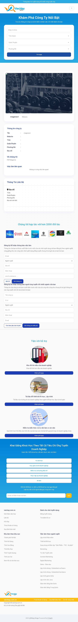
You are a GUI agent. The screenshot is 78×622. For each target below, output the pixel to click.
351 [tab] (22, 223)
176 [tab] (50, 203)
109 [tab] (56, 195)
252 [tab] (71, 210)
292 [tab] (53, 215)
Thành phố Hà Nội (10, 537)
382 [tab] (47, 225)
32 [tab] (31, 187)
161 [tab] (74, 200)
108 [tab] (53, 195)
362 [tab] (56, 223)
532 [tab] (25, 243)
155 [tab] (56, 200)
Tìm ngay (39, 54)
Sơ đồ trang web (68, 599)
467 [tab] (25, 235)
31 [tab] (28, 187)
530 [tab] (19, 243)
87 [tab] (59, 192)
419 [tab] (19, 230)
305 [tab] (22, 218)
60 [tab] (47, 190)
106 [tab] (47, 195)
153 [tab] (50, 200)
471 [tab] (38, 235)
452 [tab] (50, 233)
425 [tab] (38, 230)
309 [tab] (35, 218)
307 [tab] (28, 218)
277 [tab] (7, 215)
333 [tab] (38, 220)
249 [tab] (62, 210)
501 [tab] (59, 238)
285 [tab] (31, 215)
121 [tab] (22, 197)
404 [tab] (44, 228)
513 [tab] (25, 240)
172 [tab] (38, 203)
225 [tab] (59, 208)
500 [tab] (56, 238)
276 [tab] (74, 213)
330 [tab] (28, 220)
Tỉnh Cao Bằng (9, 545)
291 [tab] (50, 215)
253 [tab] (74, 210)
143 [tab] (19, 200)
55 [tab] (31, 190)
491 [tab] (28, 238)
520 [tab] (47, 240)
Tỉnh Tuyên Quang (10, 553)
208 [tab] (7, 208)
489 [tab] (22, 238)
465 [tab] (19, 235)
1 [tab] (7, 185)
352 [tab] (25, 223)
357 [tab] (41, 223)
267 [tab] (47, 213)
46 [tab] (74, 187)
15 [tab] (50, 185)
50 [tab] (16, 190)
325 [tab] (13, 220)
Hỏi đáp (6, 521)
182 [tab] (68, 203)
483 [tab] (74, 235)
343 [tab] (68, 220)
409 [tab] (59, 228)
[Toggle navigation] (71, 8)
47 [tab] (7, 190)
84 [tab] (50, 192)
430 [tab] (53, 230)
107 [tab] (50, 195)
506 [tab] (74, 238)
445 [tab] (28, 233)
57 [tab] (38, 190)
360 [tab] (50, 223)
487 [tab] (16, 238)
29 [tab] (22, 187)
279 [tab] (13, 215)
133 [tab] (59, 197)
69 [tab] (74, 190)
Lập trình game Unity (47, 576)
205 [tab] (68, 205)
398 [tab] (25, 228)
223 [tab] (53, 208)
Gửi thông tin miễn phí (31, 325)
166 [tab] (19, 203)
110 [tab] (59, 195)
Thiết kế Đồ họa (45, 541)
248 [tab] (59, 210)
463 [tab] (13, 235)
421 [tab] (25, 230)
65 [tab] (62, 190)
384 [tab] (53, 225)
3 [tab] (13, 185)
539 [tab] (47, 243)
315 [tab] (53, 218)
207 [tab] (74, 205)
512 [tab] (22, 240)
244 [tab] (47, 210)
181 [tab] (65, 203)
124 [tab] (31, 197)
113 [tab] (68, 195)
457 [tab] (65, 233)
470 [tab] (35, 235)
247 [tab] (56, 210)
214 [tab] (25, 208)
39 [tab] (53, 187)
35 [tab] (41, 187)
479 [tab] (62, 235)
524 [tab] (59, 240)
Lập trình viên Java (46, 580)
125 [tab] (35, 197)
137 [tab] (71, 197)
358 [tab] (44, 223)
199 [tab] (50, 205)
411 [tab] (65, 228)
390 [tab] (71, 225)
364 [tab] (62, 223)
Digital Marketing (45, 560)
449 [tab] (41, 233)
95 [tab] (13, 195)
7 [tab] (25, 185)
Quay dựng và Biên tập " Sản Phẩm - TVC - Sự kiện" (56, 545)
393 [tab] (10, 228)
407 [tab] (53, 228)
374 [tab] (22, 225)
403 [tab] (41, 228)
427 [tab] (44, 230)
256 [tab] (13, 213)
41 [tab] (59, 187)
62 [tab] (53, 190)
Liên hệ (6, 518)
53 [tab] (25, 190)
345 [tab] (74, 220)
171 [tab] (35, 203)
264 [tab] (38, 213)
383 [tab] (50, 225)
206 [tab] (71, 205)
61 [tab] (50, 190)
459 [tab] (71, 233)
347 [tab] (10, 223)
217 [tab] (35, 208)
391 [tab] (74, 225)
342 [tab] (65, 220)
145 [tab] (25, 200)
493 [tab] (35, 238)
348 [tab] (13, 223)
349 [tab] (16, 223)
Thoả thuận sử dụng (10, 525)
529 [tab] (74, 240)
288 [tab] (41, 215)
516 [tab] (35, 240)
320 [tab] (68, 218)
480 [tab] (65, 235)
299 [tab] (74, 215)
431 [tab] (56, 230)
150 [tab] (41, 200)
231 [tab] (7, 210)
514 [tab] (28, 240)
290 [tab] (47, 215)
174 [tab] (44, 203)
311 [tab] (41, 218)
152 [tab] (47, 200)
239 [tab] (31, 210)
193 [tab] (31, 205)
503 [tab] (65, 238)
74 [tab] (19, 192)
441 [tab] (16, 233)
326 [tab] (16, 220)
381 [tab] (44, 225)
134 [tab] (62, 197)
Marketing (43, 549)
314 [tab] (50, 218)
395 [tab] (16, 228)
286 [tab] (35, 215)
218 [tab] (38, 208)
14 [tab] (47, 185)
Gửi (69, 495)
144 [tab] (22, 200)
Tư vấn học (39, 460)
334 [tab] (41, 220)
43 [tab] (65, 187)
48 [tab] (10, 190)
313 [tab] (47, 218)
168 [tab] (25, 203)
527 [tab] (68, 240)
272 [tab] (62, 213)
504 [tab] (68, 238)
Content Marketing (46, 557)
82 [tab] (44, 192)
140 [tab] (10, 200)
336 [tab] (47, 220)
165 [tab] (16, 203)
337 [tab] (50, 220)
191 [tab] (25, 205)
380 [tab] (41, 225)
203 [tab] (62, 205)
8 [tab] (28, 185)
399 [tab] (28, 228)
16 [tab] (53, 185)
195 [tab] (38, 205)
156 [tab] (59, 200)
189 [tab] (19, 205)
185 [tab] (7, 205)
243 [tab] (44, 210)
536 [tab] (38, 243)
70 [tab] (7, 192)
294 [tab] (59, 215)
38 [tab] (50, 187)
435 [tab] (68, 230)
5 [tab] (19, 185)
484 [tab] (7, 238)
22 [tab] (71, 185)
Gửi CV (8, 281)
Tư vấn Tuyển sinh (46, 553)
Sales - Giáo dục (45, 564)
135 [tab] (65, 197)
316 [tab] (56, 218)
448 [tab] (38, 233)
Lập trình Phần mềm (46, 537)
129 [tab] (47, 197)
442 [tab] (19, 233)
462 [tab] (10, 235)
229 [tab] (71, 208)
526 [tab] (65, 240)
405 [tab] (47, 228)
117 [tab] (10, 197)
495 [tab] (41, 238)
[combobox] (39, 36)
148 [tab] (35, 200)
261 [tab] (28, 213)
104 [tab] (41, 195)
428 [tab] (47, 230)
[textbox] (39, 36)
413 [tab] (71, 228)
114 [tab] (71, 195)
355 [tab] (35, 223)
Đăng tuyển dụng (45, 514)
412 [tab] (68, 228)
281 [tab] (19, 215)
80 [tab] (38, 192)
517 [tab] (38, 240)
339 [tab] (56, 220)
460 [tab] (74, 233)
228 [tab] (68, 208)
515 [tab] (31, 240)
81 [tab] (41, 192)
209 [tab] (10, 208)
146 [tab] (28, 200)
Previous (2, 235)
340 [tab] (59, 220)
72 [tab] (13, 192)
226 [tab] (62, 208)
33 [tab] (35, 187)
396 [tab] (19, 228)
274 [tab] (68, 213)
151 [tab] (44, 200)
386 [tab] (59, 225)
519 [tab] (44, 240)
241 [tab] (38, 210)
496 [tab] (44, 238)
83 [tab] (47, 192)
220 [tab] (44, 208)
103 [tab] (38, 195)
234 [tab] (16, 210)
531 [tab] (22, 243)
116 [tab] (7, 197)
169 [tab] (28, 203)
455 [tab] (59, 233)
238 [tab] (28, 210)
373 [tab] (19, 225)
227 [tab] (65, 208)
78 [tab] (31, 192)
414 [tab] (74, 228)
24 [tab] (7, 187)
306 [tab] (25, 218)
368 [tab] (74, 223)
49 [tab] (13, 190)
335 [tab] (44, 220)
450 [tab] (44, 233)
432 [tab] (59, 230)
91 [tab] (71, 192)
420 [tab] (22, 230)
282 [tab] (22, 215)
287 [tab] (38, 215)
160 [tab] (71, 200)
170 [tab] (31, 203)
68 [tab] (71, 190)
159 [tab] (68, 200)
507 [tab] (7, 240)
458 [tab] (68, 233)
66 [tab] (65, 190)
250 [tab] (65, 210)
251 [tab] (68, 210)
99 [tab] (25, 195)
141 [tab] (13, 200)
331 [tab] (31, 220)
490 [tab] (25, 238)
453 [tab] (53, 233)
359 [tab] (47, 223)
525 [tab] (62, 240)
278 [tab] (10, 215)
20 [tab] (65, 185)
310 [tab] (38, 218)
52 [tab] (22, 190)
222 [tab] (50, 208)
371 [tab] (13, 225)
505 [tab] (71, 238)
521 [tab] (50, 240)
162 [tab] (7, 203)
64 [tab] (59, 190)
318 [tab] (62, 218)
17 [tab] (56, 185)
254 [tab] (7, 213)
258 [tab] (19, 213)
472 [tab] (41, 235)
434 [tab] (65, 230)
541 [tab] (53, 243)
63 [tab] (56, 190)
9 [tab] (31, 185)
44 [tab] (68, 187)
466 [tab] (22, 235)
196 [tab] (41, 205)
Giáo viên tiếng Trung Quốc (49, 587)
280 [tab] (16, 215)
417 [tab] (13, 230)
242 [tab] (41, 210)
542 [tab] (56, 243)
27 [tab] (16, 187)
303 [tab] (16, 218)
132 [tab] (56, 197)
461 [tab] (7, 235)
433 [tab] (62, 230)
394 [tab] (13, 228)
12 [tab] (41, 185)
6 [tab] (22, 185)
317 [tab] (59, 218)
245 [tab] (50, 210)
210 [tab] (13, 208)
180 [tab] (62, 203)
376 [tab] (28, 225)
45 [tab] (71, 187)
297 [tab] (68, 215)
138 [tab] (74, 197)
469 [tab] (31, 235)
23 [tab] (74, 185)
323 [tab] (7, 220)
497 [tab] (47, 238)
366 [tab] (68, 223)
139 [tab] (7, 200)
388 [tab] (65, 225)
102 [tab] (35, 195)
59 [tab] (44, 190)
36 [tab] (44, 187)
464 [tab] (16, 235)
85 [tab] (53, 192)
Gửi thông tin (18, 281)
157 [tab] (62, 200)
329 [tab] (25, 220)
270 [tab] (56, 213)
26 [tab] (13, 187)
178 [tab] (56, 203)
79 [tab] (35, 192)
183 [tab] (71, 203)
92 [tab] (74, 192)
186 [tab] (10, 205)
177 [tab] (53, 203)
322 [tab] (74, 218)
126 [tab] (38, 197)
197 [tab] (44, 205)
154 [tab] (53, 200)
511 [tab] (19, 240)
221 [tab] (47, 208)
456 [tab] (62, 233)
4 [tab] (16, 185)
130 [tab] (50, 197)
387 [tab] (62, 225)
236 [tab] (22, 210)
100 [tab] (28, 195)
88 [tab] (62, 192)
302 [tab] (13, 218)
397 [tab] (22, 228)
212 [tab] (19, 208)
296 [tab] (65, 215)
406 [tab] (50, 228)
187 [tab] (13, 205)
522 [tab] (53, 240)
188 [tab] (16, 205)
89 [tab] (65, 192)
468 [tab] (28, 235)
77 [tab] (28, 192)
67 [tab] (68, 190)
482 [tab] (71, 235)
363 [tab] (59, 223)
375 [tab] (25, 225)
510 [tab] (16, 240)
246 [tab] (53, 210)
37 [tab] (47, 187)
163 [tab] (10, 203)
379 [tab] (38, 225)
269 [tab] (53, 213)
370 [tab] (10, 225)
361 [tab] (53, 223)
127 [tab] (41, 197)
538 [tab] (44, 243)
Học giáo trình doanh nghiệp (39, 465)
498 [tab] (50, 238)
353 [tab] (28, 223)
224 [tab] (56, 208)
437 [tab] (74, 230)
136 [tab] (68, 197)
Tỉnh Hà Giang (8, 541)
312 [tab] (44, 218)
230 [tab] (74, 208)
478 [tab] (59, 235)
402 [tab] (38, 228)
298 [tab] (71, 215)
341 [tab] (62, 220)
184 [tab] (74, 203)
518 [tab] (41, 240)
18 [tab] (59, 185)
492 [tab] (31, 238)
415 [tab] (7, 230)
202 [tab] (59, 205)
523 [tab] (56, 240)
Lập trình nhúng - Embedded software (52, 568)
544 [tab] (62, 243)
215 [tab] (28, 208)
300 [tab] (7, 218)
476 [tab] (53, 235)
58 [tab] (41, 190)
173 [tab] (41, 203)
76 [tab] (25, 192)
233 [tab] (13, 210)
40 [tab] (56, 187)
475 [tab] (50, 235)
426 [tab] (41, 230)
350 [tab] (19, 223)
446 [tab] (31, 233)
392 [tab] (7, 228)
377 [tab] (31, 225)
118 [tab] (13, 197)
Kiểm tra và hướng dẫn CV (39, 470)
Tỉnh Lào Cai (8, 557)
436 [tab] (71, 230)
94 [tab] (10, 195)
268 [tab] (50, 213)
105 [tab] (44, 195)
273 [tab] (65, 213)
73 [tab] (16, 192)
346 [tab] (7, 223)
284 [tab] (28, 215)
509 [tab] (13, 240)
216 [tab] (31, 208)
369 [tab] (7, 225)
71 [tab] (10, 192)
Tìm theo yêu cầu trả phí (13, 325)
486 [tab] (13, 238)
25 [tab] (10, 187)
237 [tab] (25, 210)
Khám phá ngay (39, 373)
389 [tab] (68, 225)
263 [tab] (35, 213)
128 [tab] (44, 197)
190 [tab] (22, 205)
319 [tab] (65, 218)
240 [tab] (35, 210)
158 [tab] (65, 200)
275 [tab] (71, 213)
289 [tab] (44, 215)
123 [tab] (28, 197)
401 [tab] (35, 228)
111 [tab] (62, 195)
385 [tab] (56, 225)
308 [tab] (31, 218)
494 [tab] (38, 238)
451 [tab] (47, 233)
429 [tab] (50, 230)
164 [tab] (13, 203)
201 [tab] (56, 205)
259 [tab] (22, 213)
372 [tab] (16, 225)
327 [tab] (19, 220)
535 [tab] (35, 243)
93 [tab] (7, 195)
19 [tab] (62, 185)
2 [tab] (10, 185)
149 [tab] (38, 200)
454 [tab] (56, 233)
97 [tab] (19, 195)
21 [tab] (68, 185)
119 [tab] (16, 197)
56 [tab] (35, 190)
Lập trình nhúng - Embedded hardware (53, 572)
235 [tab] (19, 210)
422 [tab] (28, 230)
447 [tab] (35, 233)
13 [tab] (44, 185)
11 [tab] (38, 185)
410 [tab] (62, 228)
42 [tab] (62, 187)
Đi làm (39, 480)
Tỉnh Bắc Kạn (8, 549)
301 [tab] (10, 218)
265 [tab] (41, 213)
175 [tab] (47, 203)
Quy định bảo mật (10, 529)
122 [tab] (25, 197)
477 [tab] (56, 235)
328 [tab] (22, 220)
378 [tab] (35, 225)
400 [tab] (31, 228)
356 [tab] (38, 223)
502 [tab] (62, 238)
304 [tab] (19, 218)
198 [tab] (47, 205)
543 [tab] (59, 243)
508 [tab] (10, 240)
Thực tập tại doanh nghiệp (39, 475)
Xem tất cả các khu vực (11, 560)
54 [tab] (28, 190)
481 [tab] (68, 235)
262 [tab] (31, 213)
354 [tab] (31, 223)
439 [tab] (10, 233)
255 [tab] (10, 213)
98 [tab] (22, 195)
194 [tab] (35, 205)
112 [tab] (65, 195)
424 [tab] (35, 230)
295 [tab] (62, 215)
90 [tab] (68, 192)
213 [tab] (22, 208)
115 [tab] (74, 195)
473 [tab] (44, 235)
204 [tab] (65, 205)
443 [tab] (22, 233)
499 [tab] (53, 238)
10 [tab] (35, 185)
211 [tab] (16, 208)
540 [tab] (50, 243)
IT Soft (49, 618)
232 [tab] (10, 210)
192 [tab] (28, 205)
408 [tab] (56, 228)
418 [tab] (16, 230)
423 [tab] (31, 230)
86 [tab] (56, 192)
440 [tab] (13, 233)
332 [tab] (35, 220)
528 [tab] (71, 240)
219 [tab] (41, 208)
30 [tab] (25, 187)
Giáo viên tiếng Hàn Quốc (48, 583)
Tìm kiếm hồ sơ (45, 518)
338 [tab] (53, 220)
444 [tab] (25, 233)
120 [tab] (19, 197)
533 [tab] (28, 243)
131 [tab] (53, 197)
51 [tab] (19, 190)
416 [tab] (10, 230)
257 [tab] (16, 213)
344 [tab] (71, 220)
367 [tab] (71, 223)
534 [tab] (31, 243)
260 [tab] (25, 213)
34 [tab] (38, 187)
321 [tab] (71, 218)
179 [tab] (59, 203)
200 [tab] (53, 205)
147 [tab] (31, 200)
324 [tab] (10, 220)
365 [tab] (65, 223)
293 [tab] (56, 215)
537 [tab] (41, 243)
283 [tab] (25, 215)
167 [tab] (22, 203)
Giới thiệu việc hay (10, 514)
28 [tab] (19, 187)
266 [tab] (44, 213)
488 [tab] (19, 238)
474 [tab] (47, 235)
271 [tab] (59, 213)
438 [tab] (7, 233)
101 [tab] (31, 195)
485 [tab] (10, 238)
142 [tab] (16, 200)
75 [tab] (22, 192)
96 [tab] (16, 195)
